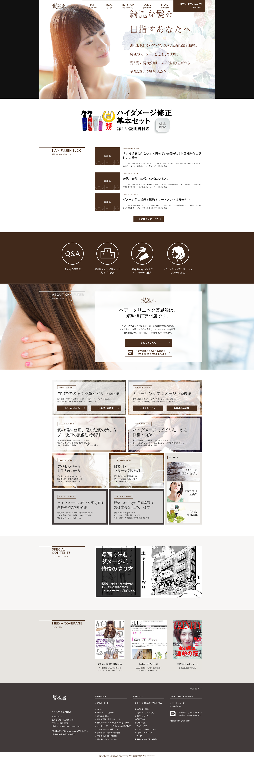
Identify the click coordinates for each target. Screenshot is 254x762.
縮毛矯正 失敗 (140, 722)
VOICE (147, 6)
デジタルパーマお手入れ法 (107, 729)
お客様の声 (176, 706)
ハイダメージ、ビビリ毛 (144, 713)
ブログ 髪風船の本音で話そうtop (148, 703)
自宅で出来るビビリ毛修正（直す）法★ (113, 722)
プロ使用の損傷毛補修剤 (107, 736)
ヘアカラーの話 (141, 726)
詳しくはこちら (148, 342)
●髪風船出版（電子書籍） (180, 721)
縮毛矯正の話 (140, 719)
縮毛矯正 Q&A (102, 716)
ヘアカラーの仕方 (142, 272)
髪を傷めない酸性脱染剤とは (108, 732)
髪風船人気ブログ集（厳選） (146, 739)
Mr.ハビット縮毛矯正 (105, 713)
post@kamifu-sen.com (71, 726)
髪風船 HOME (102, 703)
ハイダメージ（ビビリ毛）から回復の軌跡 (114, 726)
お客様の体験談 (106, 408)
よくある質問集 (72, 269)
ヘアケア (138, 736)
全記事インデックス (148, 219)
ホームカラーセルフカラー (145, 729)
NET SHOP (128, 6)
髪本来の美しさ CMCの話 (107, 739)
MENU (165, 6)
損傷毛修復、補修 (142, 709)
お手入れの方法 (72, 408)
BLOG (109, 6)
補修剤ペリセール (142, 716)
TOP (92, 6)
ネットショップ (178, 703)
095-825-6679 (191, 4)
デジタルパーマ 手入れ (144, 732)
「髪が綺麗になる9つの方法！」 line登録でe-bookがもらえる (151, 352)
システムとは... (178, 272)
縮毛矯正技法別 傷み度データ (108, 719)
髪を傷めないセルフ (142, 269)
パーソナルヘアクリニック (178, 269)
